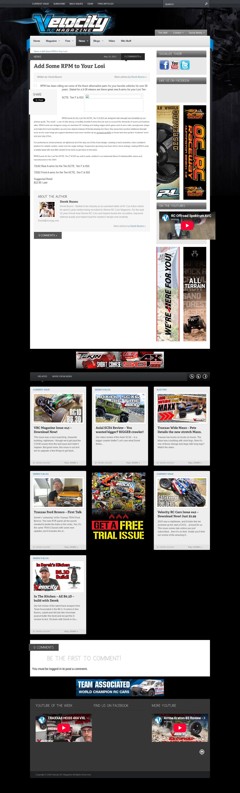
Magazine (50, 41)
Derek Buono (138, 77)
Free (66, 41)
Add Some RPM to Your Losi (54, 51)
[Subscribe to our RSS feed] (192, 376)
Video (112, 40)
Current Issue (40, 4)
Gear (90, 4)
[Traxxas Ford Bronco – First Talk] (58, 512)
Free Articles (105, 4)
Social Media (194, 32)
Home (36, 40)
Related (42, 376)
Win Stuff (126, 40)
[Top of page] (202, 752)
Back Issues (76, 4)
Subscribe (59, 4)
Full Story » (71, 463)
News (80, 41)
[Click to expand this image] (35, 85)
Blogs (95, 41)
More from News (62, 376)
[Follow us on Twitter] (198, 376)
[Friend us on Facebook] (205, 376)
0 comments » (132, 56)
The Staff (162, 32)
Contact (175, 32)
